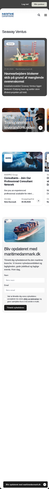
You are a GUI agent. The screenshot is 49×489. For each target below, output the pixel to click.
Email (6, 285)
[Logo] (8, 15)
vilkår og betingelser (31, 299)
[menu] (45, 15)
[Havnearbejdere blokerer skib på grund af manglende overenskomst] (24, 67)
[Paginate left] (4, 120)
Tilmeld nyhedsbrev (15, 308)
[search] (39, 15)
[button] (40, 128)
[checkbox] (5, 299)
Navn (6, 275)
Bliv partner (39, 4)
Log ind (25, 4)
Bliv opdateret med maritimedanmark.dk (23, 484)
